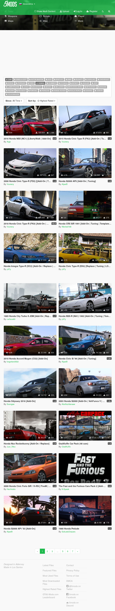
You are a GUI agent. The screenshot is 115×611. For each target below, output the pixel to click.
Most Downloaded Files (51, 582)
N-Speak (65, 489)
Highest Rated (41, 100)
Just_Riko (11, 446)
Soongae (10, 404)
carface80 (11, 319)
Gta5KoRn (66, 446)
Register (93, 11)
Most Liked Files (50, 575)
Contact (70, 565)
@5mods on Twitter (73, 588)
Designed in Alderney (14, 564)
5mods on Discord (72, 604)
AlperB (65, 184)
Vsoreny (65, 141)
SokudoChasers (68, 531)
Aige (9, 141)
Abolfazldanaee (68, 404)
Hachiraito (11, 489)
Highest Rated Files (52, 589)
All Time (13, 100)
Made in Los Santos (13, 567)
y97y (9, 269)
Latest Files (48, 565)
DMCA (69, 580)
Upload (65, 11)
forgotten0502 (13, 361)
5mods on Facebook (72, 596)
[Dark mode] (103, 11)
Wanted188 (66, 226)
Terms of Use (72, 575)
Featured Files (49, 570)
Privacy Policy (72, 570)
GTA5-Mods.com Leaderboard (51, 596)
